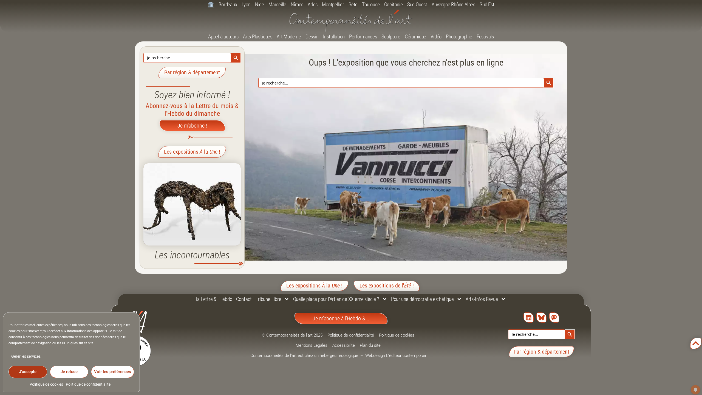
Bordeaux (228, 4)
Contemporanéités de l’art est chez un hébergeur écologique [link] (304, 355)
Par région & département (192, 72)
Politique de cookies (46, 384)
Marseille (277, 4)
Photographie (459, 36)
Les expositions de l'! (387, 285)
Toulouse (371, 4)
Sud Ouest (417, 4)
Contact (244, 299)
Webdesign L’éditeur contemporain (396, 355)
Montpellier (333, 4)
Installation (334, 36)
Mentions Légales (311, 345)
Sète (353, 4)
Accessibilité (343, 345)
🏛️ (211, 4)
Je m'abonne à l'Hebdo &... (341, 318)
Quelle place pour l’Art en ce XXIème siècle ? (336, 299)
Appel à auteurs (223, 36)
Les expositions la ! (192, 151)
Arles (313, 4)
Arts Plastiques (257, 36)
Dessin (312, 36)
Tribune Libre (268, 299)
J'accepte (27, 371)
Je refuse (69, 371)
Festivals (485, 36)
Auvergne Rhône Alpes (453, 4)
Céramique (415, 36)
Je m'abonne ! (192, 125)
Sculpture (390, 36)
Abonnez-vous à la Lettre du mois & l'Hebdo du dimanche (192, 109)
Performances (363, 36)
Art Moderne (289, 36)
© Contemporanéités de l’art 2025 (293, 335)
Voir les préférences (112, 371)
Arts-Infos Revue (482, 299)
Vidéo (436, 36)
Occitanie (393, 4)
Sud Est (487, 4)
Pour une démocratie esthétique (422, 299)
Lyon (246, 4)
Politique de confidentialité (88, 384)
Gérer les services (26, 356)
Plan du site (370, 345)
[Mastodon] (554, 317)
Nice (259, 4)
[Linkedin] (528, 317)
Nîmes (297, 4)
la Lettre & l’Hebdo (214, 299)
